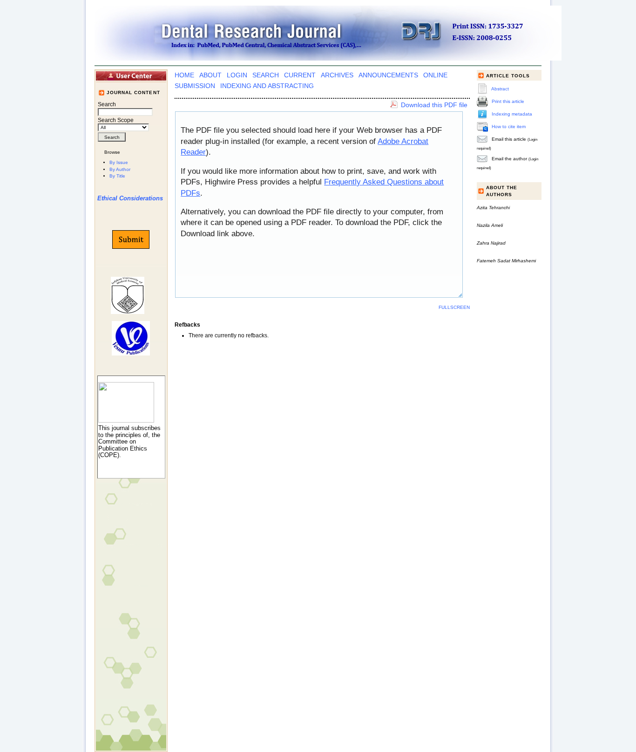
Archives (337, 75)
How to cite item (509, 126)
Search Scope (116, 120)
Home (184, 75)
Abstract (500, 88)
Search (265, 75)
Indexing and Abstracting (267, 85)
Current (300, 75)
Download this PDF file (434, 105)
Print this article (508, 101)
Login (237, 75)
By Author (119, 169)
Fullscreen (454, 307)
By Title (117, 175)
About (210, 75)
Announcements (388, 75)
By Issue (118, 162)
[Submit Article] (131, 239)
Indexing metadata (512, 113)
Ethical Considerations (130, 198)
